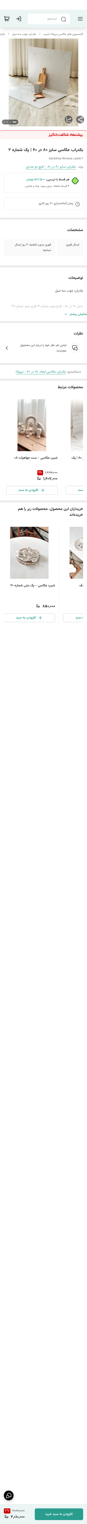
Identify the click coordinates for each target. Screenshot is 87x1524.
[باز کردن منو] (79, 19)
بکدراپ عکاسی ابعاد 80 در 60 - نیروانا (41, 372)
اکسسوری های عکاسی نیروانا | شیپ (63, 34)
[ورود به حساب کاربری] (19, 19)
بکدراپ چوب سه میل (24, 34)
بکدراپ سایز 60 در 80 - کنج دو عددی (51, 167)
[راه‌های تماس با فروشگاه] (9, 1495)
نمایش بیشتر (78, 314)
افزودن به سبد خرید (59, 1514)
